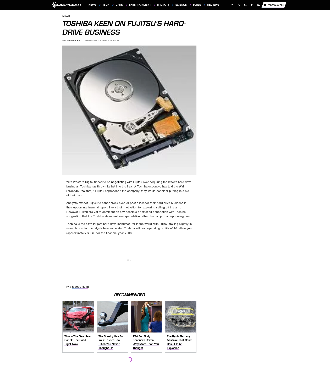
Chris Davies (72, 40)
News (92, 4)
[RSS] (258, 5)
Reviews (213, 4)
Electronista (80, 287)
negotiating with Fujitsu (126, 182)
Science (181, 4)
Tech (106, 4)
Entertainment (140, 4)
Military (163, 4)
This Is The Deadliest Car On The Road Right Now (77, 340)
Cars (119, 4)
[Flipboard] (252, 5)
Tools (197, 4)
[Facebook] (232, 5)
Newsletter (276, 4)
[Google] (245, 5)
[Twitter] (238, 5)
